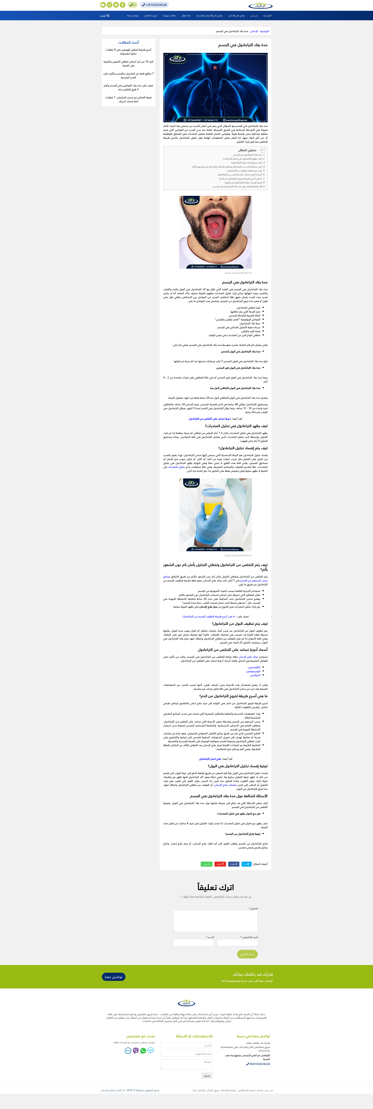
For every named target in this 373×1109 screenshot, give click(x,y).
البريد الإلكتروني (249, 937)
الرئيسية (267, 15)
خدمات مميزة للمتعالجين (250, 1090)
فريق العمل (213, 1090)
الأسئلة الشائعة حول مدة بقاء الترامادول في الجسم (237, 186)
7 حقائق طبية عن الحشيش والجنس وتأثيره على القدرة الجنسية (128, 75)
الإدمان (254, 30)
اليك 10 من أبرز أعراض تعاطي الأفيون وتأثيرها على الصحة (129, 63)
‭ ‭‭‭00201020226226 (259, 1063)
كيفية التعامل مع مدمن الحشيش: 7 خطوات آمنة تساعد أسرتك (128, 99)
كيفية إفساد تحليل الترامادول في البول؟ (243, 182)
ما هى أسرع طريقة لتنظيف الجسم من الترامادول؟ (208, 616)
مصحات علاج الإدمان (225, 784)
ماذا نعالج (186, 15)
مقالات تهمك (169, 15)
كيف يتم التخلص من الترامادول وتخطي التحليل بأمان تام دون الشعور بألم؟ (227, 166)
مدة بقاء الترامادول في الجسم (247, 155)
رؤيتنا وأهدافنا (228, 1090)
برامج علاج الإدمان (236, 15)
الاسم (210, 937)
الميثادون (255, 674)
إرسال (207, 1075)
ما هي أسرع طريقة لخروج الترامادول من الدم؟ (240, 178)
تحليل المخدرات (176, 466)
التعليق (253, 908)
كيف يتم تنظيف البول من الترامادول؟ (244, 170)
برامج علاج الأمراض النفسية (209, 15)
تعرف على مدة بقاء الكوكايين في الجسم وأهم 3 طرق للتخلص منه (128, 87)
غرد (245, 864)
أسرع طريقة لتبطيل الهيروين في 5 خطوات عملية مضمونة (128, 51)
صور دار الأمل (150, 15)
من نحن (254, 15)
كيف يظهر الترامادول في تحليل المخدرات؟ (242, 158)
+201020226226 (156, 4)
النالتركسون (254, 667)
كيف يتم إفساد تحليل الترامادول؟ (246, 162)
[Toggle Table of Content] (261, 150)
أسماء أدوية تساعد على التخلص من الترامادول (240, 174)
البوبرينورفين (253, 671)
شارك (233, 864)
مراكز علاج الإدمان (248, 656)
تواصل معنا (132, 15)
